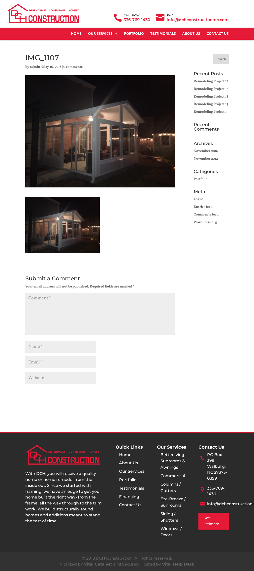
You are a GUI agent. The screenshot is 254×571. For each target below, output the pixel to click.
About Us (191, 34)
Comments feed (206, 214)
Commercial (172, 475)
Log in (198, 199)
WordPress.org (205, 222)
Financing (129, 496)
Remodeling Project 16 (211, 89)
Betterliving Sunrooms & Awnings (172, 461)
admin (35, 67)
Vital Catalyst (98, 564)
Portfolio (134, 34)
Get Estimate (211, 521)
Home (76, 34)
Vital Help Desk (178, 564)
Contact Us (218, 34)
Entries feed (203, 207)
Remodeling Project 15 (211, 104)
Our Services (100, 34)
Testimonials (163, 34)
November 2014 (206, 158)
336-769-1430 (137, 19)
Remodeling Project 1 (210, 111)
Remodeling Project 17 (211, 81)
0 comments (73, 67)
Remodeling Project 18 (211, 96)
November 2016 (206, 151)
